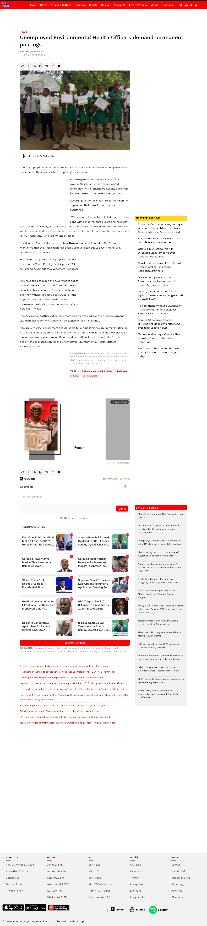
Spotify (162, 909)
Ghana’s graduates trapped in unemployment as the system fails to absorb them (62, 677)
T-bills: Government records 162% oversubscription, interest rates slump (158, 670)
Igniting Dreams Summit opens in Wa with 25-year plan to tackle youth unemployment (65, 717)
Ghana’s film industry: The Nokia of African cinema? (161, 517)
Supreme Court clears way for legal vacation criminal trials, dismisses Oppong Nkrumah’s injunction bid (160, 228)
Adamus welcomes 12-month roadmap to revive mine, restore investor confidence (160, 659)
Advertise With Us (17, 871)
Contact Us (13, 877)
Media (154, 4)
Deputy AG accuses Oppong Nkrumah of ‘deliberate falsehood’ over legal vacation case (159, 323)
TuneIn (119, 909)
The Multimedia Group (20, 864)
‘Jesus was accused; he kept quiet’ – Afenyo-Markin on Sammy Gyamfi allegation (158, 595)
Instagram (136, 884)
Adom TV (94, 871)
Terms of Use (14, 884)
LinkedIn (135, 890)
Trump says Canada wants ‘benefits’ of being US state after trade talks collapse (160, 544)
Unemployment (90, 376)
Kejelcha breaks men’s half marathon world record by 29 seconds (158, 624)
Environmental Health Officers (97, 371)
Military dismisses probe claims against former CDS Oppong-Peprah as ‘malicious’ (160, 295)
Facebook (136, 871)
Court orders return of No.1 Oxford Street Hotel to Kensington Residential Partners (159, 266)
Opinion (105, 4)
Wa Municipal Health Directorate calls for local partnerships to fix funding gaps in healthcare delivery (72, 683)
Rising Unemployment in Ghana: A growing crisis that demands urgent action (59, 711)
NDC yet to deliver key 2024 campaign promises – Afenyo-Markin (159, 647)
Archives (176, 890)
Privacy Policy (14, 890)
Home (32, 4)
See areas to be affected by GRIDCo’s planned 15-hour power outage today (161, 352)
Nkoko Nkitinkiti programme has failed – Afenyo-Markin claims (159, 635)
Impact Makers (180, 877)
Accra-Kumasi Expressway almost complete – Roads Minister (159, 240)
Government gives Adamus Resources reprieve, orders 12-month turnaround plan (157, 281)
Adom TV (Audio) (99, 890)
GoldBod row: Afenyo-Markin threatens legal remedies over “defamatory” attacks (156, 252)
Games (175, 864)
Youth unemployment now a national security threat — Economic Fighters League (62, 705)
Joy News (94, 864)
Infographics (138, 897)
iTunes (140, 909)
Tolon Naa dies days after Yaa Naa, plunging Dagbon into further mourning (159, 338)
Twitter (134, 877)
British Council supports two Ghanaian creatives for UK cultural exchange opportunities (159, 530)
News (43, 4)
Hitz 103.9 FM (55, 877)
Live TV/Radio (138, 4)
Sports (93, 4)
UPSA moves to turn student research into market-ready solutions (161, 682)
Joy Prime (95, 877)
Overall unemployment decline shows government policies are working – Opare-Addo (64, 666)
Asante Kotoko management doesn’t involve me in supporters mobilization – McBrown (159, 569)
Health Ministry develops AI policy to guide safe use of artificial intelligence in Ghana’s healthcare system (74, 689)
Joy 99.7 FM (54, 864)
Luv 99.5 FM (54, 890)
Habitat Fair (178, 871)
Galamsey (177, 884)
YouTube (135, 864)
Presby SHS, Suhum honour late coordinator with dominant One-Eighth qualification (159, 695)
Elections (168, 4)
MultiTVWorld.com (100, 884)
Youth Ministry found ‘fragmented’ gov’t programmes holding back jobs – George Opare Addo (67, 723)
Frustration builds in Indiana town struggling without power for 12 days (158, 582)
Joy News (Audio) (99, 897)
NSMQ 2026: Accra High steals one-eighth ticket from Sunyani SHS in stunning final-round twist (161, 610)
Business (80, 4)
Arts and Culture (61, 4)
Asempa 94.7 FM (57, 884)
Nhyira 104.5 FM (57, 897)
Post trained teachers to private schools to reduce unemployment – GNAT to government (67, 672)
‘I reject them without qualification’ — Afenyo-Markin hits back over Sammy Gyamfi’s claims (160, 309)
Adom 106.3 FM (56, 871)
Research (119, 4)
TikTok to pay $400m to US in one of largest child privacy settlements (158, 555)
